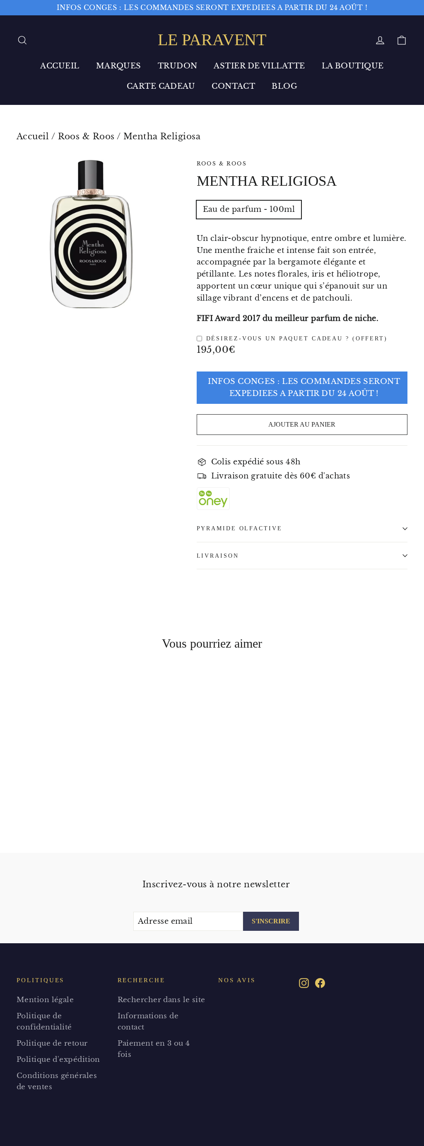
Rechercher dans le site (161, 999)
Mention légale (45, 999)
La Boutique (353, 65)
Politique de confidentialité (44, 1022)
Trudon (178, 65)
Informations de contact (148, 1022)
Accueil (59, 65)
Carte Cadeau (161, 86)
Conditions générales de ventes (57, 1081)
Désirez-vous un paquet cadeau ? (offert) (297, 338)
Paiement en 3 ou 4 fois (154, 1049)
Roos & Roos (86, 136)
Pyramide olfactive (239, 528)
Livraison (218, 555)
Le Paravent (212, 39)
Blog (284, 86)
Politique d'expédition (58, 1059)
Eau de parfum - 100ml (249, 209)
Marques (118, 65)
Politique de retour (52, 1043)
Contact (233, 86)
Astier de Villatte (259, 65)
